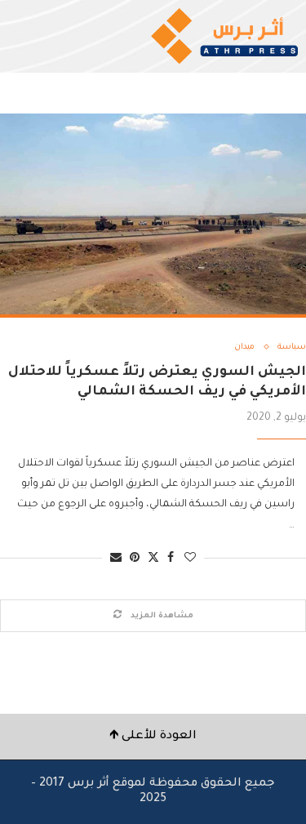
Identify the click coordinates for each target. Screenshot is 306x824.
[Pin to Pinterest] (135, 559)
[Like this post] (190, 559)
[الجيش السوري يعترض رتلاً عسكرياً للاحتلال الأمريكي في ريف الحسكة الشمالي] (153, 216)
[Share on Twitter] (153, 558)
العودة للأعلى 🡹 (153, 736)
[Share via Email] (116, 559)
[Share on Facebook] (170, 559)
